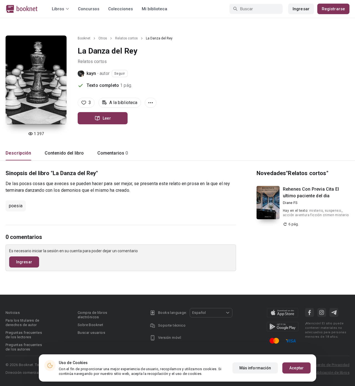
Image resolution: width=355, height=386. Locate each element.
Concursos (88, 8)
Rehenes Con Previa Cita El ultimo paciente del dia (311, 192)
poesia (15, 205)
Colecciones (120, 8)
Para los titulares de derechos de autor (22, 322)
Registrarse (333, 8)
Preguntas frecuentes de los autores (24, 347)
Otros (102, 38)
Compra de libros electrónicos (92, 315)
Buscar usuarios (91, 333)
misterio (316, 211)
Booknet (84, 38)
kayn (92, 73)
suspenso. (333, 211)
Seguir (119, 73)
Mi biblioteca (154, 8)
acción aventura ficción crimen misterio (316, 215)
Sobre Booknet (90, 325)
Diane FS (290, 203)
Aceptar (296, 368)
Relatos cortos (126, 38)
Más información (255, 368)
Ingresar (301, 8)
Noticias (13, 313)
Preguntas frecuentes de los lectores (24, 335)
